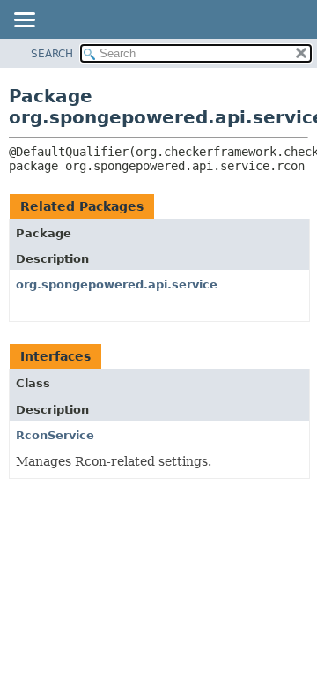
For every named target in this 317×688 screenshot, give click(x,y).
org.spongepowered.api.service (116, 284)
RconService (55, 435)
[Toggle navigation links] (24, 21)
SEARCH (52, 54)
